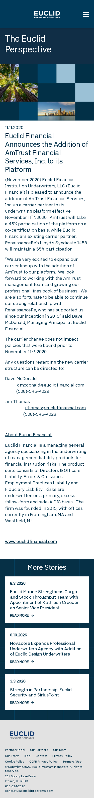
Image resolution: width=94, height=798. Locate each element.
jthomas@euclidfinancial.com (55, 408)
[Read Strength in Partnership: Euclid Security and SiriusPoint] (47, 692)
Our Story (12, 756)
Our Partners (39, 750)
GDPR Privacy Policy (43, 761)
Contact (41, 756)
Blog (27, 756)
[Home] (47, 735)
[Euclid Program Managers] (47, 14)
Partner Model (15, 750)
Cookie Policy (14, 761)
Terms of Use (72, 761)
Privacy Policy (62, 756)
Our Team (59, 750)
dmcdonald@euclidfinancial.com (50, 385)
